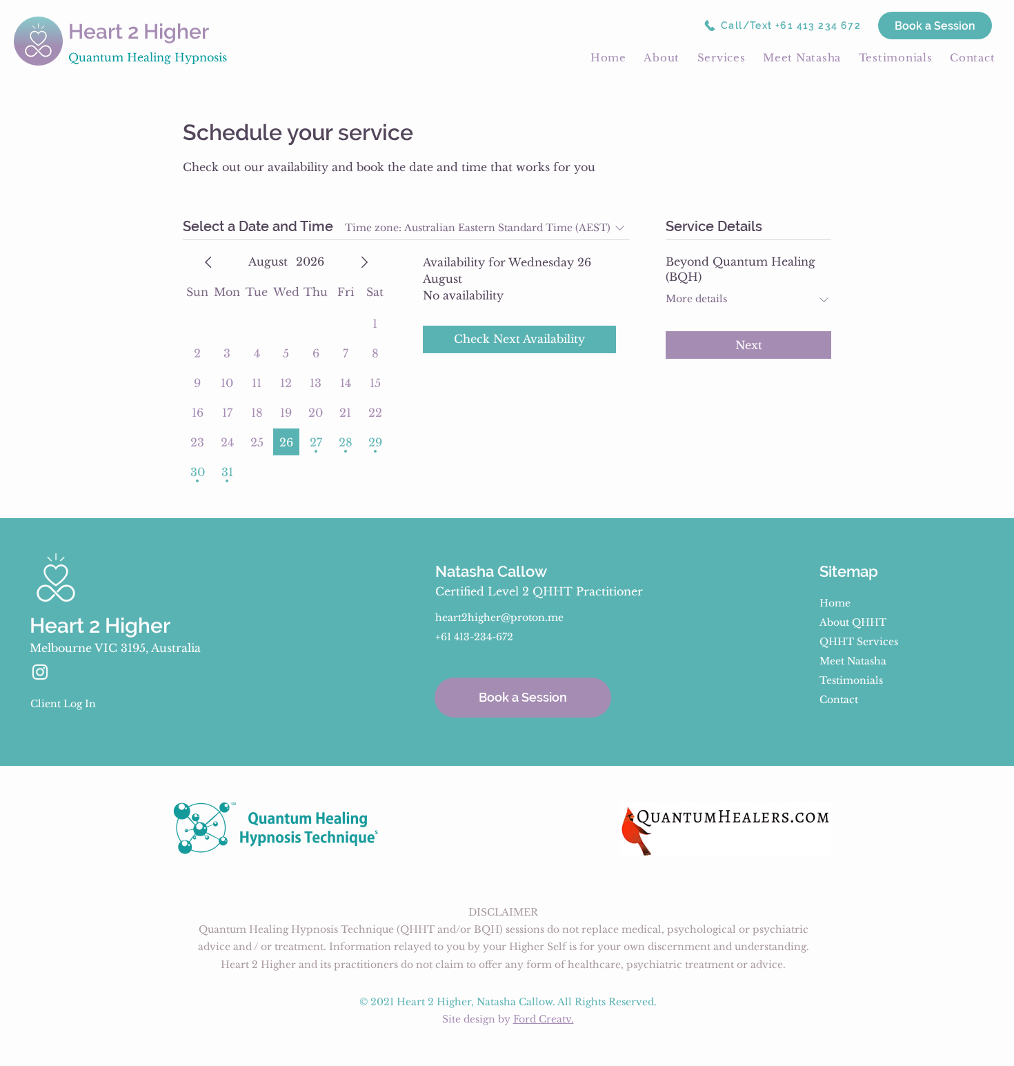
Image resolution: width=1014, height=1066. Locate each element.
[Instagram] (40, 672)
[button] (661, 57)
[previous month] (208, 262)
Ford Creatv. (543, 1019)
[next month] (364, 262)
